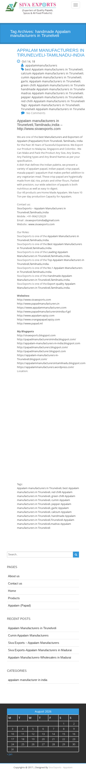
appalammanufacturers (41, 65)
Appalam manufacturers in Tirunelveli (39, 488)
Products (14, 598)
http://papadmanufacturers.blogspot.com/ (42, 347)
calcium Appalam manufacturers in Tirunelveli (52, 73)
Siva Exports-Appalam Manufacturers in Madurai (40, 650)
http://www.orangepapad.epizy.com (38, 319)
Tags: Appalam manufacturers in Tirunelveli (50, 105)
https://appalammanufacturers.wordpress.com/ (45, 367)
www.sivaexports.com (41, 224)
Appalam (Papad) (19, 605)
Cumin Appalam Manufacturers (28, 635)
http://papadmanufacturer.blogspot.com (41, 351)
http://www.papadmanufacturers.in (38, 303)
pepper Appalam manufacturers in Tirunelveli (52, 97)
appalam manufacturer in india (27, 680)
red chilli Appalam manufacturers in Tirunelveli (53, 101)
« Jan (9, 754)
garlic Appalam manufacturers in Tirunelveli (50, 81)
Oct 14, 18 (28, 61)
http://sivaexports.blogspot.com (36, 335)
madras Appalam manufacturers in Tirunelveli (52, 93)
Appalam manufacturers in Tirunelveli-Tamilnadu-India (51, 53)
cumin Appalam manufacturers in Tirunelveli (51, 77)
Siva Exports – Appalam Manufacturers (33, 642)
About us (14, 576)
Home (12, 590)
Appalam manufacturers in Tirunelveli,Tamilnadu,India (38, 123)
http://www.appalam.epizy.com (35, 315)
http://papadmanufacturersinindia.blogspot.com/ (46, 339)
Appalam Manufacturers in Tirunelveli (32, 628)
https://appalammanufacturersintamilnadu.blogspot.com (51, 363)
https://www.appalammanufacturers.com (41, 307)
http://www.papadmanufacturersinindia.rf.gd (44, 311)
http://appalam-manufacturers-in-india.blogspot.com (48, 343)
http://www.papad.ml (30, 323)
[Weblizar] (31, 8)
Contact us (15, 583)
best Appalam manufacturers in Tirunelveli (54, 69)
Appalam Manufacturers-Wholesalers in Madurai (39, 657)
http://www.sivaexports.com (39, 129)
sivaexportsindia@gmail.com (42, 220)
